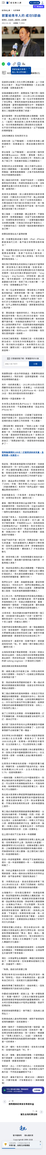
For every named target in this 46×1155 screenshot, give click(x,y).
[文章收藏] (19, 64)
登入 (14, 72)
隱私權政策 (28, 1135)
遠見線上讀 (6, 10)
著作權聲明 (17, 1135)
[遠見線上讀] (14, 2)
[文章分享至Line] (3, 64)
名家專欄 (16, 10)
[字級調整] (23, 64)
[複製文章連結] (14, 64)
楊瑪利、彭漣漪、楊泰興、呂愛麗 (14, 20)
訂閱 (35, 363)
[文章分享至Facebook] (9, 64)
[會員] (42, 3)
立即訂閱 (35, 3)
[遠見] (23, 1129)
